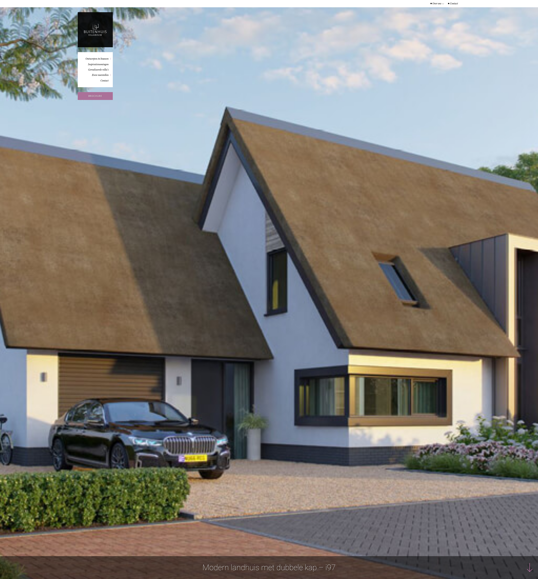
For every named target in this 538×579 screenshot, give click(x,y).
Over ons (436, 3)
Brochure (95, 96)
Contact (454, 3)
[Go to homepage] (95, 29)
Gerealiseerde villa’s (98, 69)
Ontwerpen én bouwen (97, 58)
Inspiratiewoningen (98, 64)
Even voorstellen (100, 75)
